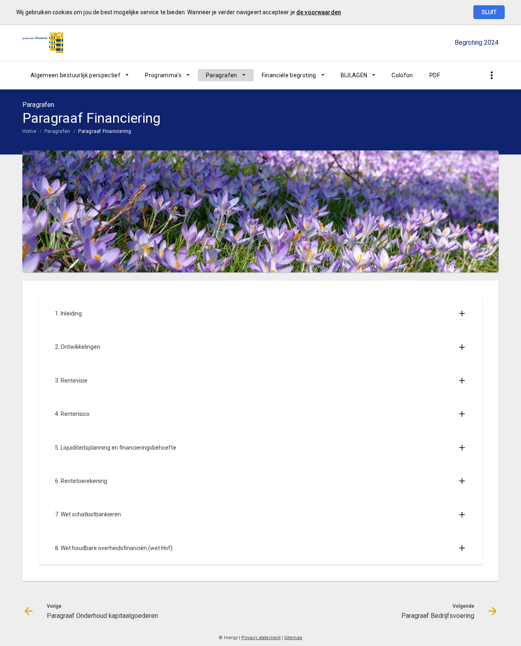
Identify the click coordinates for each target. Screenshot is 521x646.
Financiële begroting (289, 75)
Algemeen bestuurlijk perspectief (75, 75)
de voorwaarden (318, 12)
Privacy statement (260, 637)
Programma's (163, 75)
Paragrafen (221, 75)
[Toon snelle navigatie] (491, 75)
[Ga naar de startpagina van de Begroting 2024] (42, 42)
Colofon (402, 75)
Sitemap (293, 637)
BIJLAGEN (354, 75)
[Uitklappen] (462, 313)
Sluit (489, 12)
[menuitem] (79, 75)
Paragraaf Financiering (104, 131)
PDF (434, 75)
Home (29, 131)
